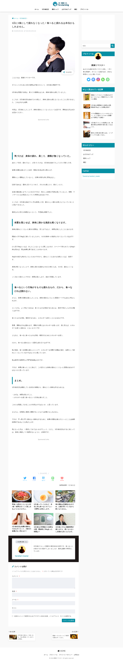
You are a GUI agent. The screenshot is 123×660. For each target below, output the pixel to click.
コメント (16, 576)
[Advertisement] (43, 134)
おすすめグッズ (66, 9)
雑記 (75, 9)
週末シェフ (55, 9)
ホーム (37, 9)
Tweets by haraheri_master (91, 176)
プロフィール (84, 9)
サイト (14, 608)
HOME (63, 651)
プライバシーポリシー (65, 654)
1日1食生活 (45, 9)
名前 (14, 591)
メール (15, 599)
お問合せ (76, 654)
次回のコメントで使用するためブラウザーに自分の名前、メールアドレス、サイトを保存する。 (43, 616)
